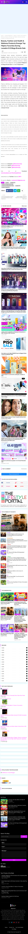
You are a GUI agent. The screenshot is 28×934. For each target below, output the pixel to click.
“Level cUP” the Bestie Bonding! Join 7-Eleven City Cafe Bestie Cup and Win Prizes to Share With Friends (20, 636)
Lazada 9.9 (12, 182)
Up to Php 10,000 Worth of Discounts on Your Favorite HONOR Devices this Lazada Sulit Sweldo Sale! (13, 269)
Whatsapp (18, 190)
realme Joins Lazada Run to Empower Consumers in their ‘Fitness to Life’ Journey (13, 332)
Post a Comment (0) (14, 474)
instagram (8, 486)
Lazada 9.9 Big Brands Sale (7, 184)
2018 (14, 666)
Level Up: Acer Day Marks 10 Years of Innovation (7, 602)
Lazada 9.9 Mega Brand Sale (8, 185)
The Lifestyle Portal (6, 698)
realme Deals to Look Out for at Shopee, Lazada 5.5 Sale (13, 375)
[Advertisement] (14, 19)
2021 (14, 659)
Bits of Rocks (5, 719)
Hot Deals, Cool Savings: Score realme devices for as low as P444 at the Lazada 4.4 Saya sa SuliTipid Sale (13, 248)
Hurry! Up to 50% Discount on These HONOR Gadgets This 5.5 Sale (13, 396)
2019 (14, 664)
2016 (14, 671)
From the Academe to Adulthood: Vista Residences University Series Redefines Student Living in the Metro (20, 619)
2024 (14, 652)
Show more (24, 205)
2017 (14, 669)
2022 (14, 657)
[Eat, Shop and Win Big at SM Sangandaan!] (3, 552)
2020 (14, 662)
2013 (14, 678)
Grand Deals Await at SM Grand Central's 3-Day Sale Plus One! (20, 603)
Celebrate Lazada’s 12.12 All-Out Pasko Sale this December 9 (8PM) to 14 (12, 226)
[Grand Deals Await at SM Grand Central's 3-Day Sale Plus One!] (3, 565)
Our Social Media (19, 927)
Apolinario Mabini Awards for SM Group (10, 896)
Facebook (10, 190)
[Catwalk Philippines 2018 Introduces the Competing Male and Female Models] (3, 534)
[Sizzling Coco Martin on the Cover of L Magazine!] (3, 571)
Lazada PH (18, 185)
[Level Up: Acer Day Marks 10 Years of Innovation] (3, 582)
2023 (14, 655)
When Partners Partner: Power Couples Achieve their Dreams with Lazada (13, 417)
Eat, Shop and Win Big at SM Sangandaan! (7, 634)
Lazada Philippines (9, 35)
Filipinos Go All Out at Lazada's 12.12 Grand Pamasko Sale (13, 461)
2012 (14, 680)
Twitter (15, 190)
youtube (21, 486)
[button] (23, 2)
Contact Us (11, 927)
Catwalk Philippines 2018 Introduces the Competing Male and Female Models (14, 876)
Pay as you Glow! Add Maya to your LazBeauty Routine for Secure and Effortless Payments (13, 290)
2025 (14, 650)
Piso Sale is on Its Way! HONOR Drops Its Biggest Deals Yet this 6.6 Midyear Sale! (13, 354)
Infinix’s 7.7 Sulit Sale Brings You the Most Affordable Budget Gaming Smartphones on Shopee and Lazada (13, 311)
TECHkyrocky (5, 708)
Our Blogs (14, 929)
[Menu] (2, 2)
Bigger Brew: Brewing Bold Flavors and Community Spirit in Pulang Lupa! (7, 618)
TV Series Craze (5, 731)
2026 (14, 647)
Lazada (7, 182)
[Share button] (22, 190)
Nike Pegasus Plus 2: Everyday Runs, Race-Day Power (13, 695)
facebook (8, 482)
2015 (14, 673)
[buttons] (9, 922)
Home (2, 35)
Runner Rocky (5, 688)
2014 (14, 676)
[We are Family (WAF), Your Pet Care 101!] (3, 577)
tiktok (22, 482)
